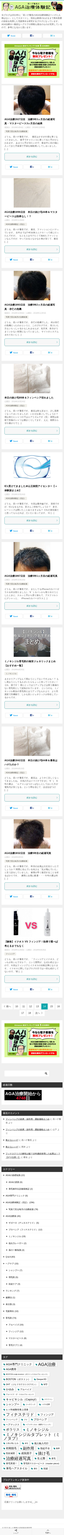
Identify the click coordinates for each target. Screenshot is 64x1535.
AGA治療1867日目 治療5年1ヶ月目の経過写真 (30, 576)
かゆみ (10, 1389)
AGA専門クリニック (19, 1364)
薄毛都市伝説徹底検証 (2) (21, 1189)
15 (51, 1006)
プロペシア (40, 1419)
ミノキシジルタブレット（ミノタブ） (31, 1436)
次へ (37, 1013)
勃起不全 (45, 1448)
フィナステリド (20, 1414)
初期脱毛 (11, 1448)
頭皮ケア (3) (14, 1284)
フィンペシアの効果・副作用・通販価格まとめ (27, 1119)
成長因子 (26, 1453)
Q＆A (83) (10, 1257)
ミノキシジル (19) (17, 1236)
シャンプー (12, 1404)
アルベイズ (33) (16, 1325)
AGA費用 (11, 1369)
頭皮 (45, 1468)
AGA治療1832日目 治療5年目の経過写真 (27, 853)
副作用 (28, 1448)
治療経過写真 (18, 1458)
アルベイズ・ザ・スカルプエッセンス (20, 1394)
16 (58, 1006)
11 (23, 1006)
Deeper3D (41, 1379)
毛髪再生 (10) (12, 1311)
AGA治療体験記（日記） (16, 224)
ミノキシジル (11, 674)
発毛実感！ (11, 1463)
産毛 (53, 1458)
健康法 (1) (10, 1297)
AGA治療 (47, 1364)
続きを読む (32, 156)
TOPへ (48, 1533)
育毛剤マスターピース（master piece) (41, 1463)
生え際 (41, 1458)
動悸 (58, 1448)
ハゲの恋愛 (46, 1404)
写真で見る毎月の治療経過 (16, 131)
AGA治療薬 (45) (13, 1216)
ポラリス (13, 1429)
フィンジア (10, 954)
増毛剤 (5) (13, 1277)
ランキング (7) (12, 1291)
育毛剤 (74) (11, 1318)
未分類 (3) (10, 1304)
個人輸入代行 (41, 1443)
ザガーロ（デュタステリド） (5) (24, 1223)
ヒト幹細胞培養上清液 (17, 1409)
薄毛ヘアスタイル (16, 1468)
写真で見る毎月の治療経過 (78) (23, 1209)
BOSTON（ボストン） (18, 1379)
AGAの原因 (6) (15, 1182)
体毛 (26, 1443)
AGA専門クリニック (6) (17, 1195)
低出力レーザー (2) (17, 1243)
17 (22, 1013)
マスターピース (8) (17, 1338)
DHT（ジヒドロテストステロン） (21, 1384)
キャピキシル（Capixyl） (22, 1399)
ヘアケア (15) (12, 1263)
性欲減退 (10, 1453)
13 (37, 1006)
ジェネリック (30, 1404)
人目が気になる (12, 1443)
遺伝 (35, 1468)
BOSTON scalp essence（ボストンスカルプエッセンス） (27, 1374)
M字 (45, 1384)
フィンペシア (12, 1419)
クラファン (48, 1399)
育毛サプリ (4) (15, 1345)
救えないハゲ (12, 1140)
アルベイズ (25, 1389)
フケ (25, 1420)
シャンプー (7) (15, 1270)
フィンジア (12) (16, 1331)
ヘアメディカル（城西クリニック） (39, 1424)
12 (30, 1006)
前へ (8, 1006)
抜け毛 (44, 1453)
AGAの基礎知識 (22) (15, 1175)
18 (29, 1013)
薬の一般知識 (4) (16, 1250)
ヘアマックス (12, 1424)
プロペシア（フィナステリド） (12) (25, 1229)
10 (16, 1006)
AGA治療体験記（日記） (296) (20, 1202)
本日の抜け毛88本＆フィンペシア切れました (29, 397)
